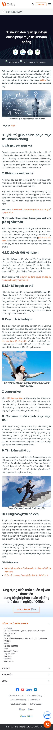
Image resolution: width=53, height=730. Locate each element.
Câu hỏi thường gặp (18, 704)
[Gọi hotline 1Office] (47, 724)
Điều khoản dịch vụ (16, 695)
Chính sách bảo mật (18, 700)
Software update (36, 704)
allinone (42, 62)
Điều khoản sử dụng (34, 695)
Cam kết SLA (35, 700)
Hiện (13, 126)
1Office (42, 80)
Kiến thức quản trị (14, 12)
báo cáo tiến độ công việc (14, 341)
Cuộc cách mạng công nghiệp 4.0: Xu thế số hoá (26, 575)
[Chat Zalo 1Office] (47, 715)
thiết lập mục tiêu (15, 398)
